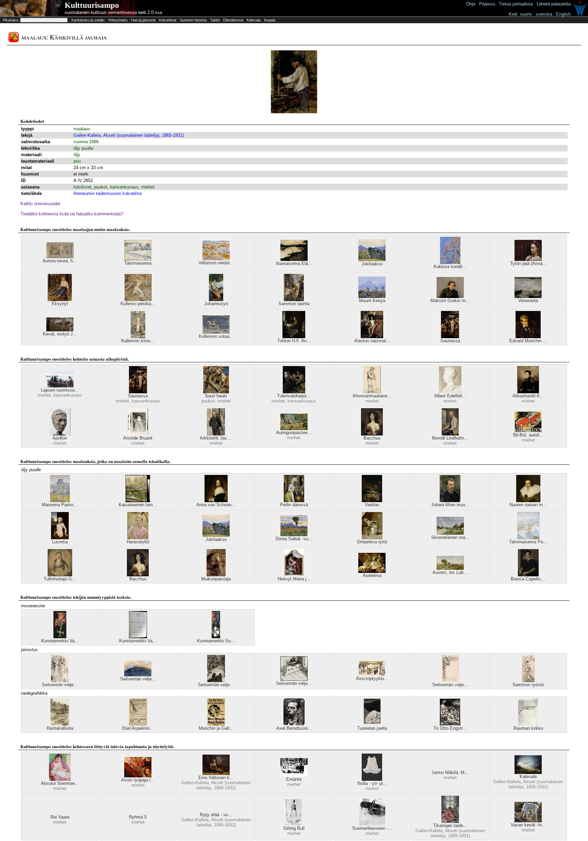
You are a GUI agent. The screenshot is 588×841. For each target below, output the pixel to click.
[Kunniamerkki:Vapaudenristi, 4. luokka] (59, 636)
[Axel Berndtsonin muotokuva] (294, 724)
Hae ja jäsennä (143, 20)
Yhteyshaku (118, 20)
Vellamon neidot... (216, 262)
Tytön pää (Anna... (528, 263)
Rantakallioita (60, 728)
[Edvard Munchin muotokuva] (528, 336)
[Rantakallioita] (59, 724)
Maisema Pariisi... (60, 504)
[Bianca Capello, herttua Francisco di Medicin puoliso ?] (528, 574)
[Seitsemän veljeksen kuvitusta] (59, 680)
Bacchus (372, 438)
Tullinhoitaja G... (60, 578)
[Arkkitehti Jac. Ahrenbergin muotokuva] (216, 433)
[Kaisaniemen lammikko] (138, 500)
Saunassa (450, 340)
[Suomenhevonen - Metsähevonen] (372, 824)
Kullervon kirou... (137, 340)
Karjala (269, 20)
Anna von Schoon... (215, 504)
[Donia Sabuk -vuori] (294, 534)
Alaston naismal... (372, 340)
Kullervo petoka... (137, 303)
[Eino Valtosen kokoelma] (216, 773)
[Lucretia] (60, 537)
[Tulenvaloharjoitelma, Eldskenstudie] (294, 391)
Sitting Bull (294, 828)
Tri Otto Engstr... (450, 728)
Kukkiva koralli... (450, 266)
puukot (100, 186)
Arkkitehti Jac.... (216, 438)
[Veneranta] (528, 296)
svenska (544, 14)
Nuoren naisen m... (528, 504)
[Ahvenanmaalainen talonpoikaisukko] (372, 391)
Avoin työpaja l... (137, 779)
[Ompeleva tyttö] (372, 537)
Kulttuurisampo (92, 5)
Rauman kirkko (528, 728)
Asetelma (372, 575)
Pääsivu (487, 3)
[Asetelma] (372, 571)
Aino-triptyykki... (372, 678)
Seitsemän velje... (60, 684)
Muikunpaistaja (216, 578)
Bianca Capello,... (528, 578)
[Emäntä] (294, 775)
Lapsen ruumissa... (60, 390)
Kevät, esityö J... (60, 333)
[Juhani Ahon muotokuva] (450, 500)
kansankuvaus (124, 186)
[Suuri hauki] (216, 391)
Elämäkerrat (233, 20)
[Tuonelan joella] (372, 724)
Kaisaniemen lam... (138, 504)
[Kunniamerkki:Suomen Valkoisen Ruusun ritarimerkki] (216, 636)
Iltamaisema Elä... (294, 263)
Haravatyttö (138, 541)
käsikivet (82, 186)
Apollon (59, 438)
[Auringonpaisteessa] (294, 428)
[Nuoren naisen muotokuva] (528, 500)
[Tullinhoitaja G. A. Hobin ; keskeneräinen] (60, 574)
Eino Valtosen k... (215, 777)
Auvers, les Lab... (450, 572)
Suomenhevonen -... (372, 828)
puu (77, 161)
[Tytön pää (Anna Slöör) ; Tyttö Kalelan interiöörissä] (528, 259)
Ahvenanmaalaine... (372, 395)
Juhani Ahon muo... (450, 504)
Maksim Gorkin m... (450, 300)
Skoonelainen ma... (450, 537)
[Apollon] (59, 433)
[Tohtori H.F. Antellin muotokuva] (293, 336)
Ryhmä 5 (138, 817)
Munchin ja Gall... (216, 728)
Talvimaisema (137, 263)
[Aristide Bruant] (138, 433)
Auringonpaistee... (294, 432)
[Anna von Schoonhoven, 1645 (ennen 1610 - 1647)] (216, 500)
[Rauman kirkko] (528, 724)
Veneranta (528, 300)
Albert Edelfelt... (450, 395)
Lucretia (60, 541)
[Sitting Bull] (294, 824)
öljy (77, 154)
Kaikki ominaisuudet (40, 203)
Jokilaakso (371, 263)
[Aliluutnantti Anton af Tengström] (528, 391)
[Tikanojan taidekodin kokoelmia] (450, 821)
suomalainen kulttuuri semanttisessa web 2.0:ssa (113, 12)
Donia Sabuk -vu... (294, 538)
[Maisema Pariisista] (60, 500)
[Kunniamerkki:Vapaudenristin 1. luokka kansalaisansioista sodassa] (138, 636)
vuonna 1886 (86, 141)
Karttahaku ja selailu (87, 20)
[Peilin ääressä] (294, 500)
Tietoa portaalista (516, 3)
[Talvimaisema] (137, 259)
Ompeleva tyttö (372, 541)
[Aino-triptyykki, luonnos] (372, 674)
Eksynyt (60, 303)
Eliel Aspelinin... (138, 728)
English (563, 14)
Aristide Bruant (137, 438)
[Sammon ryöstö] (528, 680)
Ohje (470, 3)
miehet (147, 186)
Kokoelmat (167, 20)
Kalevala (254, 20)
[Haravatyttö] (137, 537)
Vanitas (372, 504)
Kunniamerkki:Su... (216, 640)
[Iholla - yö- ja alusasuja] (372, 779)
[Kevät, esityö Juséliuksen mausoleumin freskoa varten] (60, 329)
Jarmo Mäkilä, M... (450, 772)
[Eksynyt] (60, 299)
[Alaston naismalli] (372, 336)
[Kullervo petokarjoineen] (138, 299)
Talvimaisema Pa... (528, 541)
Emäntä (293, 779)
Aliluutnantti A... (528, 395)
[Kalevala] (528, 772)
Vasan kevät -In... (528, 824)
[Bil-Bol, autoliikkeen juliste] (528, 430)
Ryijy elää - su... (216, 814)
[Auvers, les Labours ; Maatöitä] (450, 568)
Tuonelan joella (372, 728)
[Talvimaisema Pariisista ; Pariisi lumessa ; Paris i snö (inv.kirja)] (528, 537)
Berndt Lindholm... (450, 438)
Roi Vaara (59, 817)
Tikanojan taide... (450, 825)
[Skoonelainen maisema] (450, 533)
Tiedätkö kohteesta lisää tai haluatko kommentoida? (71, 213)
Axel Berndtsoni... (294, 728)
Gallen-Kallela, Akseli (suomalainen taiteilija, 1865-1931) (129, 135)
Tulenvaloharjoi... (294, 395)
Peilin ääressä (294, 504)
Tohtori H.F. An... (294, 340)
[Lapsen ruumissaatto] (60, 386)
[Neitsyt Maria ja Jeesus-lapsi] (294, 574)
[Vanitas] (372, 500)
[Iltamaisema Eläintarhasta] (294, 259)
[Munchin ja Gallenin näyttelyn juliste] (216, 724)
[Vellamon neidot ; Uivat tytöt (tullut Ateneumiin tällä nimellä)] (216, 258)
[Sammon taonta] (294, 299)
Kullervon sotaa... (216, 336)
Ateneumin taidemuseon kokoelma (108, 193)
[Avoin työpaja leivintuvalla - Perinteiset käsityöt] (137, 775)
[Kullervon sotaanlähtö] (216, 332)
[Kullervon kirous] (138, 336)
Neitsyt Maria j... (294, 578)
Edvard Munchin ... (528, 340)
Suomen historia (193, 20)
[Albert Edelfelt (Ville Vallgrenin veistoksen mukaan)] (450, 391)
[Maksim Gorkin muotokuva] (450, 296)
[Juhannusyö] (216, 299)
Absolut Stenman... (60, 783)
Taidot (215, 20)
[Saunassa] (450, 336)
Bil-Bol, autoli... (528, 435)
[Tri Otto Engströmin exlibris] (450, 724)
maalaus (82, 128)
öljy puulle (83, 148)
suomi (526, 14)
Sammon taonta (294, 303)
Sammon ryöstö (528, 684)
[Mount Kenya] (372, 296)
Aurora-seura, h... (60, 260)
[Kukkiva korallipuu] (450, 262)
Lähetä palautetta (554, 3)
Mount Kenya (372, 300)
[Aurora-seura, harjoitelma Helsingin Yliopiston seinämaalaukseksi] (60, 256)
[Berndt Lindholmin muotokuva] (450, 433)
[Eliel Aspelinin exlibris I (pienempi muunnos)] (138, 724)
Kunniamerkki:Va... (60, 640)
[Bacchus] (372, 433)
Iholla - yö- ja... (372, 783)
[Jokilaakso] (372, 259)
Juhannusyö (216, 303)
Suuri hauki (216, 395)
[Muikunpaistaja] (216, 574)
